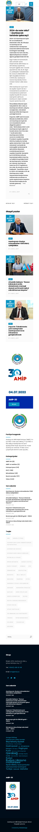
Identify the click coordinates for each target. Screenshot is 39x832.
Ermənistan (11, 570)
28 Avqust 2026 (10, 304)
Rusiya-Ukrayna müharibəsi (16, 600)
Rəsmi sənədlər (11, 476)
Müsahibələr (10, 473)
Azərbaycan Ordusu (14, 549)
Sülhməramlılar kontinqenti (17, 613)
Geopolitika (22, 570)
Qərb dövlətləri (21, 592)
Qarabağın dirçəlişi (23, 587)
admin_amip (16, 192)
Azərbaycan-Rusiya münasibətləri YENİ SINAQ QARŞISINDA (18, 243)
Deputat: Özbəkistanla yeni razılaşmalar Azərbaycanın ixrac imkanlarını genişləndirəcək (17, 331)
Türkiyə (9, 617)
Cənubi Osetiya (26, 561)
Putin (28, 579)
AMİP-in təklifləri (11, 464)
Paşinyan (20, 579)
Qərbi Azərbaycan (13, 596)
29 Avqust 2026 (10, 218)
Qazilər (10, 592)
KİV (12, 27)
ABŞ (8, 538)
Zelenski (10, 622)
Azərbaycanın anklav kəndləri (18, 553)
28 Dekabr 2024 (10, 10)
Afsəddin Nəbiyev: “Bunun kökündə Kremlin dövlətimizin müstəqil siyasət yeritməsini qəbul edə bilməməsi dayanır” (19, 286)
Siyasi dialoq (11, 605)
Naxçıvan (10, 579)
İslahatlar (20, 622)
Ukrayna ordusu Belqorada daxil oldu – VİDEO (19, 522)
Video (8, 479)
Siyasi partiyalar (13, 609)
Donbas (22, 566)
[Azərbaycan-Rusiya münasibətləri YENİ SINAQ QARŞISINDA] (19, 225)
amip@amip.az (14, 672)
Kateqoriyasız (11, 467)
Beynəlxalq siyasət (14, 557)
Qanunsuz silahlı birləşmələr (18, 583)
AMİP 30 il (9, 461)
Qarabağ (10, 587)
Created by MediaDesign (19, 828)
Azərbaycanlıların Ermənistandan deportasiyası (19, 543)
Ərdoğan (10, 626)
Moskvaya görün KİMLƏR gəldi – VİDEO (19, 516)
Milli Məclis (21, 574)
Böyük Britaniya (12, 561)
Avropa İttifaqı (18, 538)
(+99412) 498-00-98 (15, 667)
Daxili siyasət (12, 566)
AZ (19, 4)
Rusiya (25, 596)
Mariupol (10, 574)
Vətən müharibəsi (22, 617)
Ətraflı (14, 404)
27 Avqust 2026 (10, 525)
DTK (30, 566)
